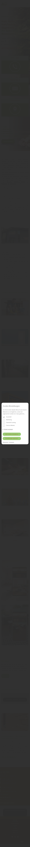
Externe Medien (10, 425)
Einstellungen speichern (12, 438)
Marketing (9, 419)
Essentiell (8, 417)
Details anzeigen (8, 429)
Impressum (11, 442)
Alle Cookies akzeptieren (11, 434)
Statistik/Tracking (11, 422)
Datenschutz (5, 442)
